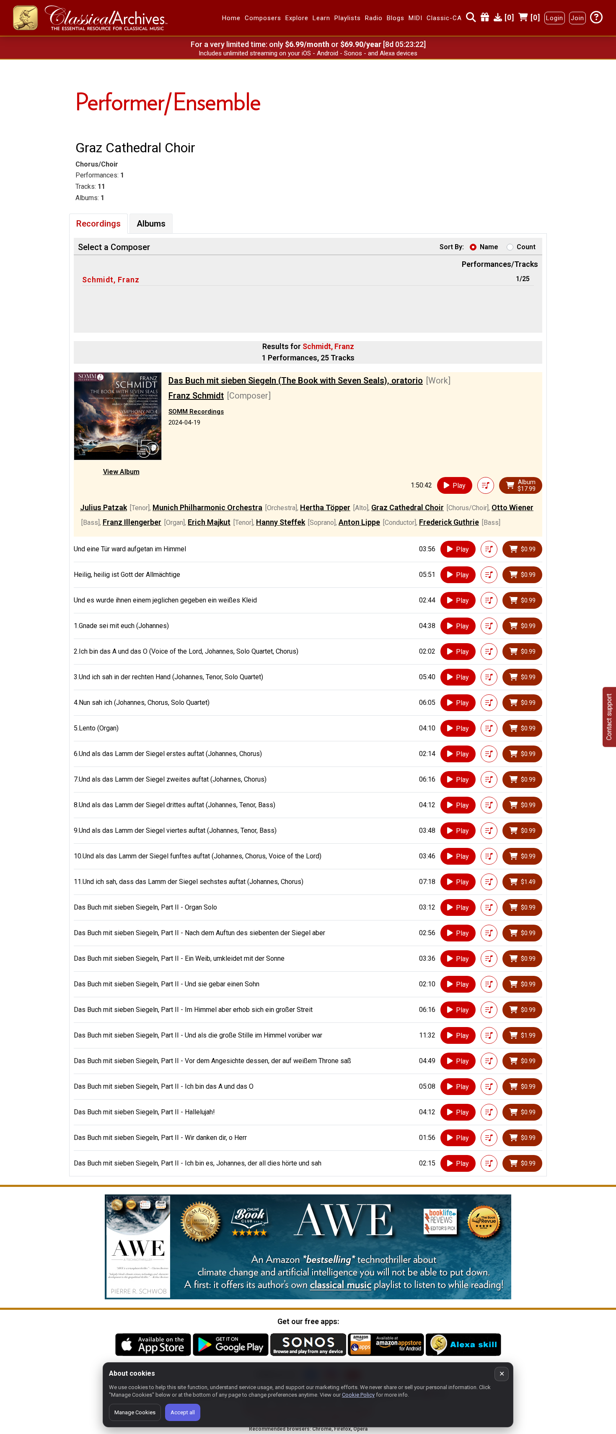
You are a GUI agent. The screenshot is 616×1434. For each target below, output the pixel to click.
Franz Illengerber (132, 522)
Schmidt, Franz (111, 279)
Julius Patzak (103, 507)
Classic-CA (444, 18)
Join (577, 18)
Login (554, 18)
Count (526, 247)
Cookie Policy (358, 1395)
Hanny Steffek (280, 522)
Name (489, 247)
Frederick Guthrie (449, 522)
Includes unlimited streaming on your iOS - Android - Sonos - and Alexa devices (308, 53)
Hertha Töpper (325, 507)
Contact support (609, 717)
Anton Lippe (359, 522)
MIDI (415, 18)
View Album (121, 472)
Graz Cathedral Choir (407, 507)
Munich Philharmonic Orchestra (207, 507)
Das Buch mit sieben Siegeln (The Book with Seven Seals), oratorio (295, 380)
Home (231, 18)
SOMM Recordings (196, 411)
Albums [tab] (151, 224)
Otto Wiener (512, 507)
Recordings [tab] (98, 224)
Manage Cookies (134, 1412)
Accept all (183, 1412)
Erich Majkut (209, 522)
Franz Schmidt (196, 396)
